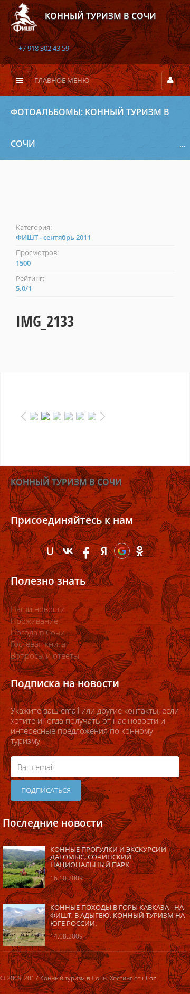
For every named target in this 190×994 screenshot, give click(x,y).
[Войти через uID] (50, 551)
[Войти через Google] (122, 551)
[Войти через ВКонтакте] (68, 551)
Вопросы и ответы (45, 655)
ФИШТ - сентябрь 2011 (53, 237)
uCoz (149, 977)
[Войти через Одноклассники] (140, 551)
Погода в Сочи (38, 632)
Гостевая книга (38, 644)
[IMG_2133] (95, 197)
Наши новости (38, 609)
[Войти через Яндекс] (104, 551)
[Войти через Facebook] (86, 551)
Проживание (34, 620)
